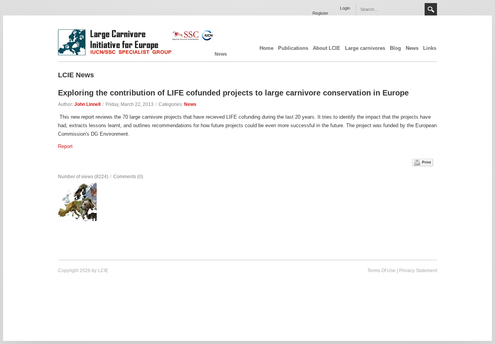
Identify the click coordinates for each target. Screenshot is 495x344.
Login (345, 8)
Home (266, 48)
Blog (395, 48)
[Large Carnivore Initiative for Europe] (136, 53)
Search (431, 9)
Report (65, 146)
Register (320, 13)
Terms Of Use (381, 270)
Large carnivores (365, 48)
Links (429, 48)
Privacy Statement (418, 270)
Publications (293, 48)
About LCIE (326, 48)
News (412, 48)
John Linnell (87, 104)
